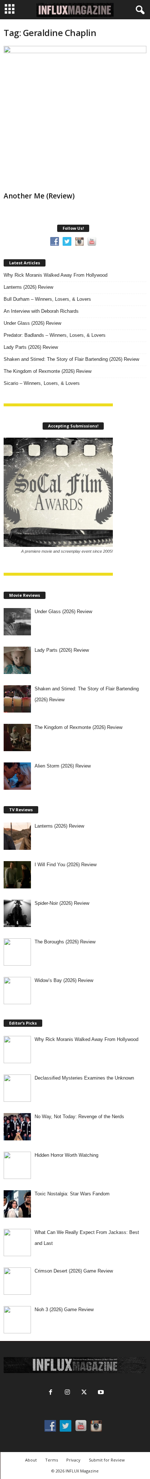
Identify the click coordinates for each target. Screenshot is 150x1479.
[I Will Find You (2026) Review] (17, 874)
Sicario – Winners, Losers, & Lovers (42, 383)
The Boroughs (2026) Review (65, 941)
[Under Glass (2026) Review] (17, 621)
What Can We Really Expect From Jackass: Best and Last (87, 1238)
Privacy (73, 1460)
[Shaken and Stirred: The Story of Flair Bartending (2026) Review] (17, 699)
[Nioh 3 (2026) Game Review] (17, 1319)
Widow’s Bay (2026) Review (64, 980)
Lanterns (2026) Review (28, 287)
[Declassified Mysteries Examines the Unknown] (17, 1088)
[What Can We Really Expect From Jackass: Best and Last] (17, 1242)
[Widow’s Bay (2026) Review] (17, 990)
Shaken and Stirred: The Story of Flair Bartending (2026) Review (71, 359)
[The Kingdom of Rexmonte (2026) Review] (17, 737)
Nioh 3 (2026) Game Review (64, 1309)
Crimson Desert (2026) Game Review (74, 1271)
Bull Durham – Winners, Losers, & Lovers (47, 299)
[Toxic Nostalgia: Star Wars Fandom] (17, 1204)
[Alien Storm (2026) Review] (17, 776)
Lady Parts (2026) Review (31, 347)
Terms (51, 1460)
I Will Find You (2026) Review (65, 864)
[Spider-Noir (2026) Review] (17, 913)
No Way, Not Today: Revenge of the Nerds (79, 1116)
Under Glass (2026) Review (32, 323)
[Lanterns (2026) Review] (17, 836)
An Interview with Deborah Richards (41, 311)
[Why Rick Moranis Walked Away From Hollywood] (17, 1049)
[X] (84, 1393)
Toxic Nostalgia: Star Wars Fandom (72, 1193)
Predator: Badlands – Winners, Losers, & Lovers (55, 335)
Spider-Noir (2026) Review (62, 903)
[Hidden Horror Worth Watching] (17, 1165)
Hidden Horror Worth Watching (66, 1155)
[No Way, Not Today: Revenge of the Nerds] (17, 1126)
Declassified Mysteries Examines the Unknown (84, 1078)
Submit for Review (107, 1460)
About (31, 1460)
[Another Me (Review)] (75, 117)
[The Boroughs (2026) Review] (17, 952)
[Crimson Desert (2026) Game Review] (17, 1281)
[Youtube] (100, 1393)
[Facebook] (50, 1393)
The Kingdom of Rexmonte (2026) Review (47, 371)
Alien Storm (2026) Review (63, 766)
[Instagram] (67, 1393)
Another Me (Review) (39, 196)
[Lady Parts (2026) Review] (17, 660)
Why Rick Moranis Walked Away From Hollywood (55, 275)
